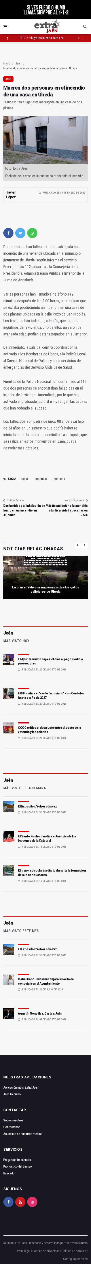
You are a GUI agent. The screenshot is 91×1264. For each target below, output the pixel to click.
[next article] (79, 38)
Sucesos (59, 479)
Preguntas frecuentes (17, 1160)
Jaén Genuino (12, 1094)
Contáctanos (11, 1127)
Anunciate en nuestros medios (22, 1134)
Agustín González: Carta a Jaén (40, 1013)
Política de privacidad (45, 1251)
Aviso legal (23, 1251)
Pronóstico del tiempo (17, 1166)
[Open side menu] (5, 26)
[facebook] (8, 233)
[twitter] (20, 233)
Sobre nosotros (13, 1120)
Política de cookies (74, 1251)
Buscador (9, 1173)
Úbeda (24, 479)
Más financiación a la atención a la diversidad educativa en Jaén (67, 510)
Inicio (6, 63)
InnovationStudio (77, 1243)
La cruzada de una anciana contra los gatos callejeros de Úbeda (45, 589)
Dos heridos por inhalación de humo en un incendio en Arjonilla (24, 510)
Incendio (41, 479)
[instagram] (32, 1202)
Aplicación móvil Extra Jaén (20, 1088)
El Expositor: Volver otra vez (37, 806)
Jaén (18, 63)
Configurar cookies (75, 1259)
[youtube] (20, 1202)
